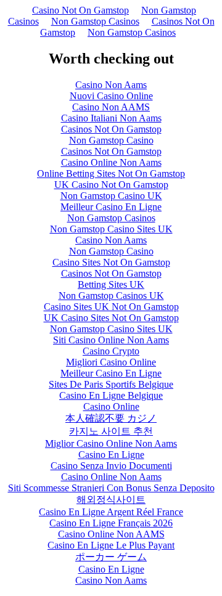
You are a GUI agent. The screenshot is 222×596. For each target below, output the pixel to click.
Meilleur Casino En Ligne (111, 207)
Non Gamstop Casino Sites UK (111, 229)
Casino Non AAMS (111, 107)
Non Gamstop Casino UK (111, 195)
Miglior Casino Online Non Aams (111, 443)
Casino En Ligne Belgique (111, 395)
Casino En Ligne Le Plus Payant (111, 545)
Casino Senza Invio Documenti (111, 465)
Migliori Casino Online (111, 362)
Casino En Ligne (111, 454)
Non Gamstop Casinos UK (111, 295)
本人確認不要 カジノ (111, 418)
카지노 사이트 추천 (111, 431)
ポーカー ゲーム (111, 557)
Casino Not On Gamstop (80, 10)
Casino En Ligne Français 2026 (111, 523)
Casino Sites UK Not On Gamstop (111, 306)
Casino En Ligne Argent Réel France (111, 512)
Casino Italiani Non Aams (111, 118)
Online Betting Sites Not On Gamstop (111, 173)
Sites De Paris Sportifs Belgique (111, 384)
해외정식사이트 (111, 499)
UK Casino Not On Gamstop (111, 184)
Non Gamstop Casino (111, 140)
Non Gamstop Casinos (95, 21)
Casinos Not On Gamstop (111, 129)
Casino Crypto (111, 351)
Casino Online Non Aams (111, 162)
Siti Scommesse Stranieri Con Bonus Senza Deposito (111, 488)
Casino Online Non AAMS (111, 534)
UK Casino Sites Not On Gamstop (111, 317)
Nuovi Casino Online (111, 96)
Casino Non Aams (111, 85)
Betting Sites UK (111, 284)
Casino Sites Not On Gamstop (111, 262)
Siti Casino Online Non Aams (111, 340)
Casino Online (111, 406)
